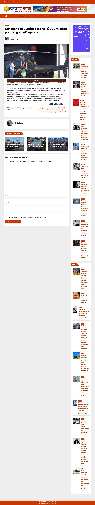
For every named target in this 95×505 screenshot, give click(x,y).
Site (6, 210)
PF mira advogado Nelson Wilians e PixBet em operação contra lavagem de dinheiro (84, 250)
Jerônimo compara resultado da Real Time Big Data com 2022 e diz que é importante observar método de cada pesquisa (84, 337)
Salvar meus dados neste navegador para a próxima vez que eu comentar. (26, 217)
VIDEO (73, 16)
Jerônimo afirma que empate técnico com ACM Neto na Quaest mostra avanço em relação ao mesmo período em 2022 (84, 452)
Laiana (14, 38)
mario (39, 149)
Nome (7, 195)
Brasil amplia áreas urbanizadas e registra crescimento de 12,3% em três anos (85, 172)
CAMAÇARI (21, 16)
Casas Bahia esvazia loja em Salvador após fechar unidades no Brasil (84, 71)
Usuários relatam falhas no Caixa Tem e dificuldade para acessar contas (85, 90)
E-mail (7, 202)
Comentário (8, 164)
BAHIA (83, 269)
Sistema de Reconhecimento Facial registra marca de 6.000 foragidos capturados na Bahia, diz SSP (83, 408)
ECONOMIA (55, 16)
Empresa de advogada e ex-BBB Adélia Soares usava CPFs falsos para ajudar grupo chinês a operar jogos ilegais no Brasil (51, 110)
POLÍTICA (38, 16)
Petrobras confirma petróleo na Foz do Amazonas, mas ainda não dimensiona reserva (84, 208)
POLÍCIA (46, 16)
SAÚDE (30, 16)
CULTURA (65, 16)
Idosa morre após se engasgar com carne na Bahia (84, 298)
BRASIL (83, 64)
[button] (87, 16)
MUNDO (12, 16)
